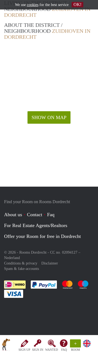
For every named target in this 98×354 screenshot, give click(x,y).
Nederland (12, 258)
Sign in (37, 349)
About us (13, 214)
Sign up (24, 349)
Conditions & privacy (20, 263)
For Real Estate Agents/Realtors (35, 225)
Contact (34, 214)
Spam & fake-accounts (21, 269)
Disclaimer (49, 263)
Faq (50, 214)
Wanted (51, 349)
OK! (77, 4)
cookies (32, 5)
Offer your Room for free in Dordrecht (42, 236)
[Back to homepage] (6, 345)
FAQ (64, 349)
